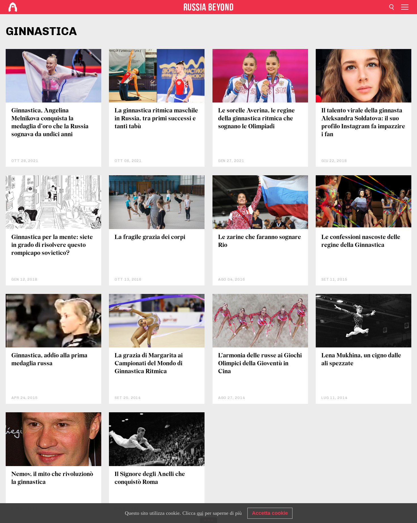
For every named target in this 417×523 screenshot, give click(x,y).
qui (200, 513)
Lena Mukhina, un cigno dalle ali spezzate (361, 360)
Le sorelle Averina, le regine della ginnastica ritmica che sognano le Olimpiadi (256, 119)
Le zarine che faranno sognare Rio (259, 241)
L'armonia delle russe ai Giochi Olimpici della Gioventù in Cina (260, 364)
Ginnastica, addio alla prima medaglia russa (49, 360)
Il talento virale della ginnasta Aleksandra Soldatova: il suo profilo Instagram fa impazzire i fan (363, 123)
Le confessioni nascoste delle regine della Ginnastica (360, 241)
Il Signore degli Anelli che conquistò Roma (150, 478)
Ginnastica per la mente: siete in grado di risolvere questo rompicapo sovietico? (52, 245)
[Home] (13, 7)
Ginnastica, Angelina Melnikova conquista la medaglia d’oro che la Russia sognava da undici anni (50, 123)
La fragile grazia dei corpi (150, 237)
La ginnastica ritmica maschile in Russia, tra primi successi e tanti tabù (156, 119)
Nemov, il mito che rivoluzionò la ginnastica (52, 478)
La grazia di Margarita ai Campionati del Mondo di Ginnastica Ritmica (149, 364)
